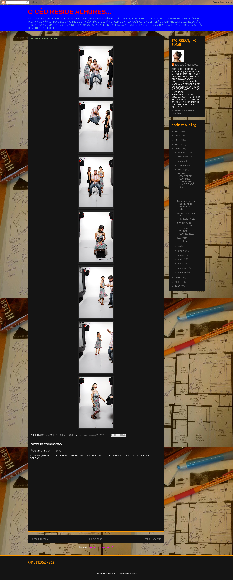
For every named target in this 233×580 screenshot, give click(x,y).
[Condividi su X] (118, 435)
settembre (183, 165)
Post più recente (39, 539)
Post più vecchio (152, 539)
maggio (182, 255)
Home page (95, 539)
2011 (177, 140)
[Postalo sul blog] (115, 435)
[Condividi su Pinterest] (124, 435)
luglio (181, 246)
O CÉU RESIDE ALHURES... (69, 11)
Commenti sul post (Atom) (101, 547)
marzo (181, 263)
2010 (178, 144)
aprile (181, 259)
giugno (181, 250)
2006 (178, 286)
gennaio (182, 272)
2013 (178, 131)
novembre (183, 156)
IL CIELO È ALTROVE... (187, 64)
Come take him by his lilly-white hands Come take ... (186, 205)
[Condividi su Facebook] (121, 435)
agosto (181, 169)
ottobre (181, 161)
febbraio (182, 268)
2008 (178, 277)
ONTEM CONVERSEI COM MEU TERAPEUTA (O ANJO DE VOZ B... (186, 180)
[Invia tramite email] (112, 435)
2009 (178, 148)
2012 (178, 135)
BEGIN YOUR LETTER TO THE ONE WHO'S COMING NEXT (186, 228)
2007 (178, 282)
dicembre (183, 152)
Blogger (133, 574)
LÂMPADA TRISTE (182, 239)
